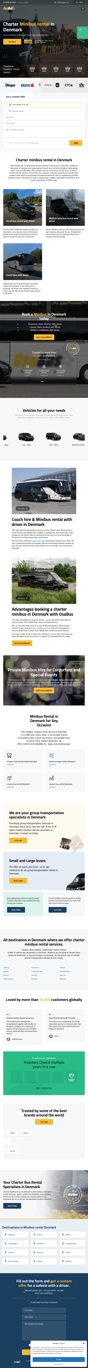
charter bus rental (39, 541)
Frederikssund (36, 971)
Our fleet (27, 375)
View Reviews (46, 1088)
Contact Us (60, 375)
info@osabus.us (63, 2)
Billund (6, 975)
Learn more (44, 375)
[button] (84, 1343)
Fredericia (35, 968)
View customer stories (44, 359)
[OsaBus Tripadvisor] (82, 32)
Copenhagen (8, 979)
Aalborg (6, 968)
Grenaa (34, 975)
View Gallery (21, 508)
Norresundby (65, 971)
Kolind (62, 968)
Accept (58, 1359)
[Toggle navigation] (83, 8)
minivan (53, 634)
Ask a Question (24, 2)
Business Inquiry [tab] (18, 111)
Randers (63, 979)
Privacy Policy (59, 1364)
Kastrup (34, 979)
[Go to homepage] (9, 7)
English (81, 2)
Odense (63, 975)
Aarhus (6, 971)
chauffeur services (43, 628)
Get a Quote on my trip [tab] (20, 105)
